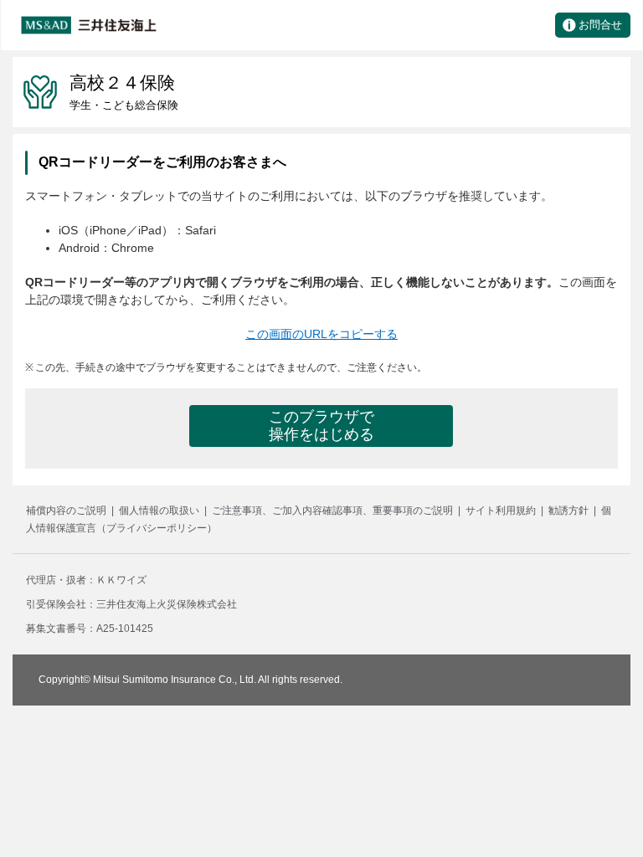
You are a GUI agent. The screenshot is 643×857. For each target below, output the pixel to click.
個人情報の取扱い (159, 510)
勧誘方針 (568, 510)
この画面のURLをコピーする (321, 334)
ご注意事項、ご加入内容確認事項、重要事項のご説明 (332, 510)
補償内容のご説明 (66, 510)
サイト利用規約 (501, 510)
